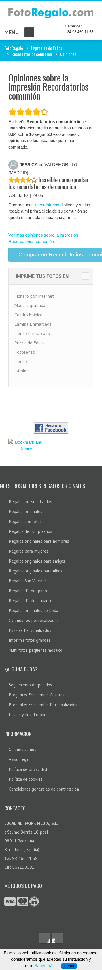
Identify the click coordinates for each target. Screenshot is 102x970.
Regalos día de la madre (30, 600)
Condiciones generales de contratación (44, 789)
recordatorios (47, 204)
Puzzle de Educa (29, 342)
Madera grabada (29, 305)
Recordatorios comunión (32, 54)
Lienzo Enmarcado (32, 333)
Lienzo (20, 361)
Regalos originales (25, 511)
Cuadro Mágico (28, 314)
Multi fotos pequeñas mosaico (35, 650)
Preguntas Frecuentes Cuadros (37, 695)
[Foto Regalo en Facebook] (44, 938)
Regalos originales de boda (33, 610)
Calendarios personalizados (34, 620)
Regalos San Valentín (28, 580)
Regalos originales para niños (35, 571)
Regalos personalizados (30, 501)
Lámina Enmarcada (33, 324)
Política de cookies (25, 779)
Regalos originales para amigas (37, 561)
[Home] (51, 14)
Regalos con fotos (25, 521)
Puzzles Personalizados (30, 630)
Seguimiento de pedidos (30, 685)
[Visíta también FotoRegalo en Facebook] (51, 428)
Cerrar (69, 966)
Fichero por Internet (34, 296)
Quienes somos (22, 749)
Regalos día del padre (28, 590)
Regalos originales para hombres (39, 541)
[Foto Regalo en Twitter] (57, 938)
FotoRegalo (13, 48)
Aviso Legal (19, 759)
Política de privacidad (28, 769)
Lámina (21, 371)
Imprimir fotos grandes (30, 640)
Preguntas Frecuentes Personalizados (43, 704)
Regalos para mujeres (28, 551)
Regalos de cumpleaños (30, 531)
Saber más (44, 965)
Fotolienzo (24, 352)
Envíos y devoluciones (28, 714)
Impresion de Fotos (46, 48)
